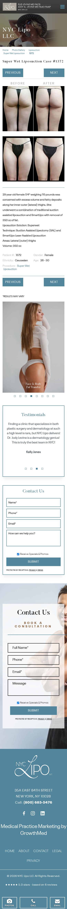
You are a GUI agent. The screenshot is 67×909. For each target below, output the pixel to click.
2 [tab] (20, 396)
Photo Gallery (18, 50)
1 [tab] (15, 396)
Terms (40, 570)
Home (5, 50)
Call (33, 906)
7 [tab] (48, 396)
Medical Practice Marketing (30, 826)
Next (54, 72)
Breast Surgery (49, 390)
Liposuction (34, 50)
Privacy (32, 570)
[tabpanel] (33, 438)
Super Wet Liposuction (14, 53)
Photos (9, 906)
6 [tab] (42, 396)
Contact (41, 851)
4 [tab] (31, 396)
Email (57, 906)
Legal (57, 851)
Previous (12, 72)
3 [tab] (26, 396)
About (24, 851)
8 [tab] (53, 396)
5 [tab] (37, 396)
